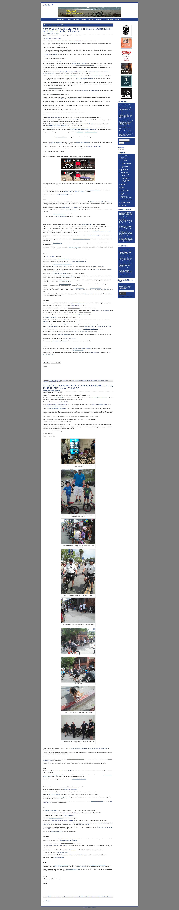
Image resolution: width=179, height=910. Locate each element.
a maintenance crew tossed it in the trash (82, 348)
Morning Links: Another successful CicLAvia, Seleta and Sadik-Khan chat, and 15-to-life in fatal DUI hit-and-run (78, 387)
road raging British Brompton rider (68, 323)
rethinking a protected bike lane (56, 818)
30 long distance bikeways (67, 843)
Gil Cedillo (54, 54)
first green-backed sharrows (59, 213)
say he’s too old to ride (48, 143)
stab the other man (97, 269)
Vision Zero (124, 167)
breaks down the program (62, 41)
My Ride (122, 193)
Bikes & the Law (124, 172)
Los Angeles (53, 381)
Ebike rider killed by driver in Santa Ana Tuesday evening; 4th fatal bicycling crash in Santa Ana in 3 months (126, 235)
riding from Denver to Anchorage (60, 273)
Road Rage (124, 164)
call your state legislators (61, 137)
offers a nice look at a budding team (93, 234)
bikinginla (51, 33)
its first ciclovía (80, 132)
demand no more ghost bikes (59, 266)
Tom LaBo (59, 381)
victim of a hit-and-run (88, 293)
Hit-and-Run (124, 175)
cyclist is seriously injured (49, 791)
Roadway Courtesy (126, 166)
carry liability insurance (70, 338)
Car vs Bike (124, 160)
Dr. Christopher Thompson (126, 181)
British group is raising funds (50, 317)
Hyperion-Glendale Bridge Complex (97, 380)
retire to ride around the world (104, 326)
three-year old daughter (61, 216)
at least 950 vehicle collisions (64, 280)
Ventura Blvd (97, 896)
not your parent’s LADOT (65, 770)
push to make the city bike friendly (59, 340)
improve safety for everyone (76, 71)
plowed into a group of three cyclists (79, 303)
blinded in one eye (80, 288)
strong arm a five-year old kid (61, 865)
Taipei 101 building (82, 866)
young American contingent (63, 194)
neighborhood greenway (97, 75)
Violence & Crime (126, 182)
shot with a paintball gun (95, 288)
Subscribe (122, 293)
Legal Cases (124, 178)
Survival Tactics (118, 19)
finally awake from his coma (97, 801)
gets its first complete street (54, 794)
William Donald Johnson (106, 896)
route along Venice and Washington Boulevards (79, 127)
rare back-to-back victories (94, 189)
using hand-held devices (78, 350)
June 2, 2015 (46, 33)
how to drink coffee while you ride (79, 261)
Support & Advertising (72, 19)
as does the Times (71, 123)
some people (62, 143)
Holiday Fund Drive (125, 190)
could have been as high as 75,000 (54, 405)
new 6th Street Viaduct (71, 209)
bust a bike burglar (57, 243)
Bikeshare (123, 184)
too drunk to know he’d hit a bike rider (100, 310)
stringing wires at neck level (78, 314)
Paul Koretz (47, 54)
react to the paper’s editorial (57, 774)
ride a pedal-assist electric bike (79, 779)
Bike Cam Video (124, 169)
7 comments (56, 33)
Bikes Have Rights (126, 174)
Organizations (99, 19)
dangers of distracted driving (65, 284)
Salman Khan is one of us (62, 852)
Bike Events (59, 380)
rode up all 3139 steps (59, 866)
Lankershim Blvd (47, 381)
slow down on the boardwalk (70, 789)
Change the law (109, 19)
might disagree (71, 143)
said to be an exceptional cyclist (83, 142)
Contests (122, 185)
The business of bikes (125, 202)
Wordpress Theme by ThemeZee (89, 907)
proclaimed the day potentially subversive (57, 125)
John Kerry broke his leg (56, 142)
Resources (91, 19)
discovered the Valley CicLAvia (61, 401)
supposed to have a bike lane (65, 61)
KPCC (106, 380)
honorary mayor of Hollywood (73, 98)
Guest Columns (124, 188)
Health (123, 161)
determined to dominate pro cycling (73, 869)
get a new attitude (69, 854)
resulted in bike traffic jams (91, 129)
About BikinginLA (61, 19)
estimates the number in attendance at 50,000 (57, 404)
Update (122, 203)
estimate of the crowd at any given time (76, 119)
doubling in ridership (75, 305)
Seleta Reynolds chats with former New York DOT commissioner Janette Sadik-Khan (88, 748)
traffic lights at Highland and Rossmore (84, 78)
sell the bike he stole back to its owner (70, 812)
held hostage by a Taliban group (91, 329)
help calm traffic (63, 71)
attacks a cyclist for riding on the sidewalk (68, 840)
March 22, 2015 (46, 390)
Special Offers (124, 196)
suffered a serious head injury (64, 226)
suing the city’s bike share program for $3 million (62, 820)
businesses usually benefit (92, 71)
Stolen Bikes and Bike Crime (127, 197)
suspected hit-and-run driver (67, 275)
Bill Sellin (122, 226)
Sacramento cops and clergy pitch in (98, 865)
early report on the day (59, 397)
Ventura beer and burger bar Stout (99, 404)
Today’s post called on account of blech (124, 126)
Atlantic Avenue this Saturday (91, 132)
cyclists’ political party (81, 854)
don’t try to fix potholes (52, 256)
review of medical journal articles (51, 810)
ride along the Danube (89, 326)
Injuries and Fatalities (126, 163)
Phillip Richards (82, 896)
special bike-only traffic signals (63, 797)
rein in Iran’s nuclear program (94, 146)
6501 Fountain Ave (92, 201)
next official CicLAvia (49, 127)
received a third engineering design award (101, 230)
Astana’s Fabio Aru (68, 191)
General (122, 187)
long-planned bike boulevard (70, 75)
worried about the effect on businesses (57, 408)
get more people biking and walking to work (62, 264)
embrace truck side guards (63, 258)
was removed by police (94, 352)
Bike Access (124, 200)
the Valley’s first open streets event (99, 397)
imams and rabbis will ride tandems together (56, 845)
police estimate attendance (54, 117)
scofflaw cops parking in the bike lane (70, 207)
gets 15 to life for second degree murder (75, 759)
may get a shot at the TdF (80, 191)
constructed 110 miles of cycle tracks (79, 331)
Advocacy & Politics (52, 380)
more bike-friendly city (68, 815)
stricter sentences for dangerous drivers (69, 839)
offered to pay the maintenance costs (81, 239)
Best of (122, 157)
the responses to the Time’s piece (87, 123)
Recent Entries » (47, 900)
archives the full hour (75, 41)
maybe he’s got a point (84, 824)
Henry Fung (51, 119)
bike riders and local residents (55, 88)
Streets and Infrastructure (126, 199)
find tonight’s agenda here (106, 201)
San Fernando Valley (90, 896)
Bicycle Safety (124, 158)
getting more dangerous (98, 266)
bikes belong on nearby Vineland (78, 63)
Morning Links (65, 380)
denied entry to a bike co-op (74, 308)
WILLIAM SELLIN (124, 232)
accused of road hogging (58, 857)
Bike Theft (83, 19)
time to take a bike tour (53, 326)
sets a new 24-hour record (70, 849)
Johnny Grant (61, 98)
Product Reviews (124, 194)
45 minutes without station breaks (53, 38)
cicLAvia (88, 380)
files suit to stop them (103, 823)
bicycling (84, 380)
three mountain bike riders (86, 224)
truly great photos (58, 123)
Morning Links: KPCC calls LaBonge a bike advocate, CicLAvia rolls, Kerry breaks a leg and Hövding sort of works (77, 30)
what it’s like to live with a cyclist (64, 334)
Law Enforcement (126, 177)
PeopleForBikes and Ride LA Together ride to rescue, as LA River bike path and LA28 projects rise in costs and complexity (126, 223)
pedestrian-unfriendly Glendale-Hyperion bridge (88, 90)
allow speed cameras (74, 247)
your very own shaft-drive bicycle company (69, 786)
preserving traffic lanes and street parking (84, 65)
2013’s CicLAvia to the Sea (76, 129)
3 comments (57, 390)
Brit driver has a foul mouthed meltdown (66, 319)
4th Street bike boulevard (76, 380)
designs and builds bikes (56, 831)
